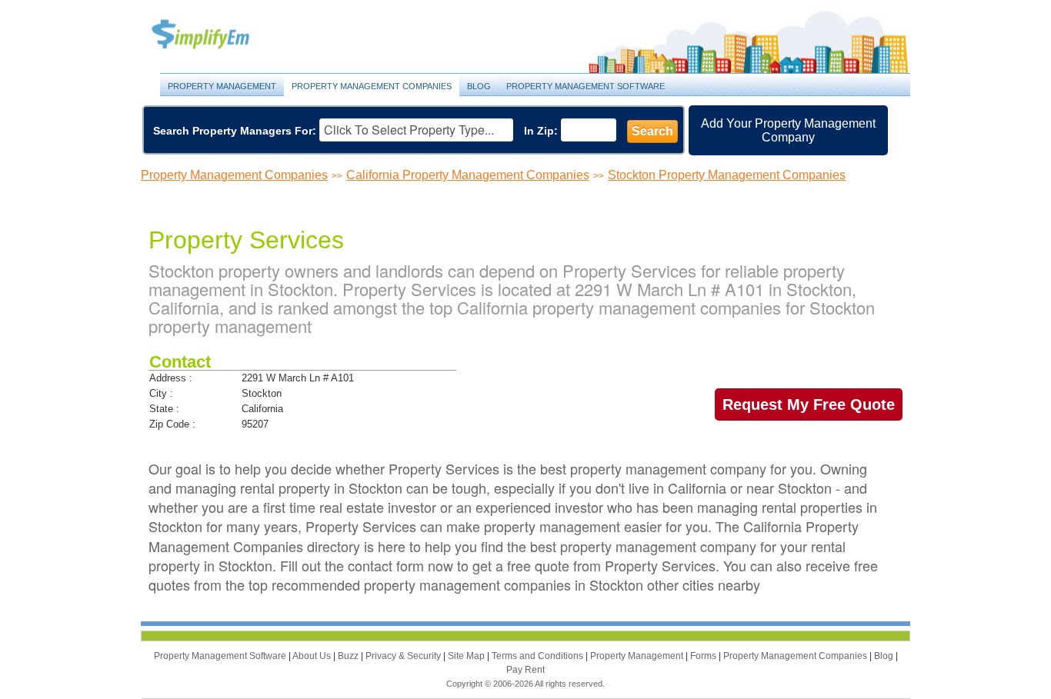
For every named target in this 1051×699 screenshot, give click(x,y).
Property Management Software (585, 86)
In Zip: (541, 131)
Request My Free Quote (808, 404)
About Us (312, 656)
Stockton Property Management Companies (727, 174)
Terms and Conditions (539, 656)
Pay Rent (525, 669)
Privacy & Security (404, 656)
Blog (479, 86)
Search (652, 131)
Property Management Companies (372, 86)
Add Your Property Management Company (788, 130)
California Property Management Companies (467, 174)
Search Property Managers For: (234, 131)
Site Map (467, 656)
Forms (704, 656)
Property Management (218, 35)
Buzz (349, 656)
